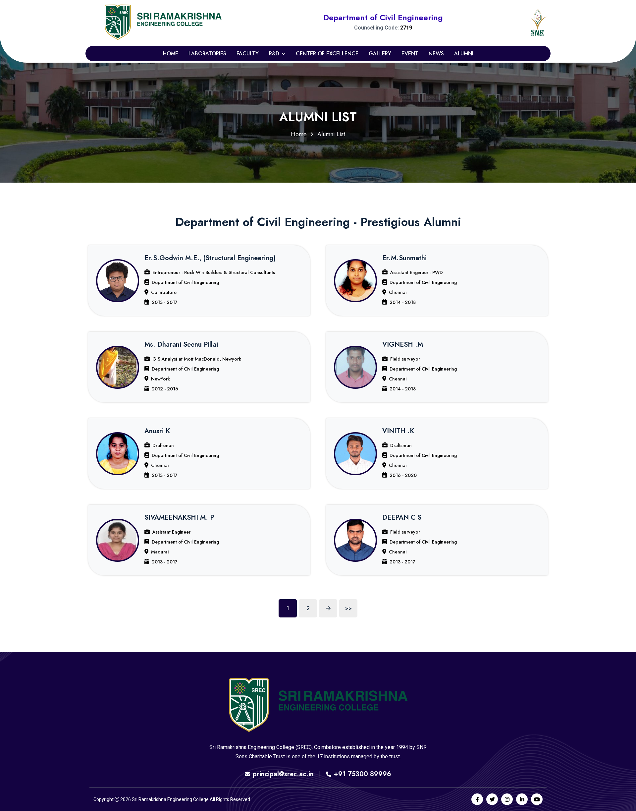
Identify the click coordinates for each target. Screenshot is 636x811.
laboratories (207, 53)
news (436, 53)
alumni (463, 53)
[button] (199, 280)
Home (170, 53)
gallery (380, 53)
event (409, 53)
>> (348, 608)
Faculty (248, 53)
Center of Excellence (327, 53)
